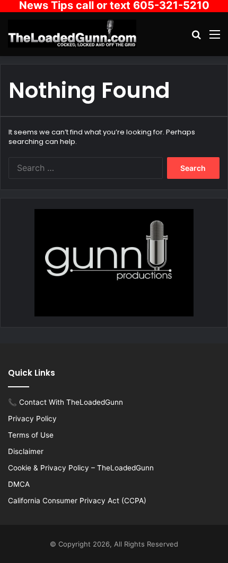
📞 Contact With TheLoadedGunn (65, 402)
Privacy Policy (32, 418)
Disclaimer (25, 451)
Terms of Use (31, 435)
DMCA (19, 484)
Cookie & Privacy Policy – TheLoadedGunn (81, 468)
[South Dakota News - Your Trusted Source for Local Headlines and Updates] (72, 34)
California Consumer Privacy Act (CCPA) (77, 500)
